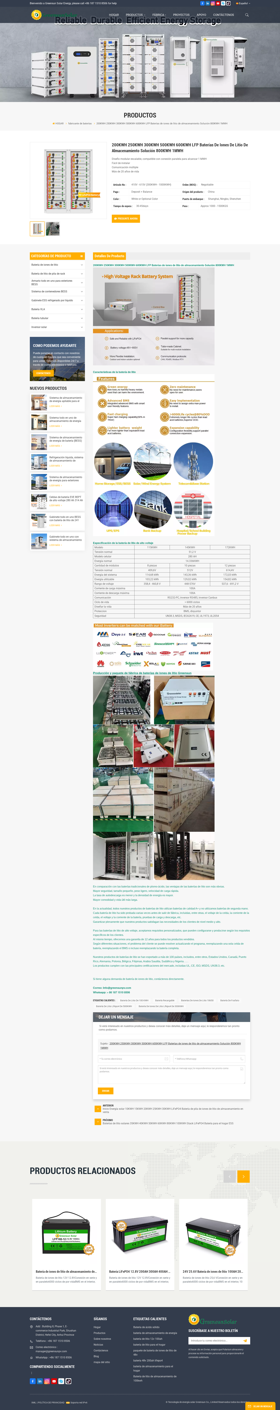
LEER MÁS (54, 406)
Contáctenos (223, 15)
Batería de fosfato (229, 1000)
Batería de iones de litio (44, 264)
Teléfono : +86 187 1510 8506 (53, 1340)
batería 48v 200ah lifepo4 (148, 1360)
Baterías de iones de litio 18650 (197, 1000)
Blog (96, 1356)
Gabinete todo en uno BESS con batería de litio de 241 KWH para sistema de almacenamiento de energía (65, 518)
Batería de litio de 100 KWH (134, 1000)
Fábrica (158, 15)
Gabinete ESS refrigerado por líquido (52, 300)
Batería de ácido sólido (146, 1327)
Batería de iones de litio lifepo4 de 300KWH (161, 1006)
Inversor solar (39, 327)
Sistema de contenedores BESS (49, 291)
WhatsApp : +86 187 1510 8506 (54, 1357)
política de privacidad (51, 1402)
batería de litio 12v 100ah (147, 1338)
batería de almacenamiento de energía (155, 1333)
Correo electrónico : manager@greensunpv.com (51, 1349)
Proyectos (181, 15)
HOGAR (114, 15)
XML (33, 1402)
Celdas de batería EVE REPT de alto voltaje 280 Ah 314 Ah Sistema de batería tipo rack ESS (66, 499)
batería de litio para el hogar (149, 1344)
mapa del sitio (102, 1362)
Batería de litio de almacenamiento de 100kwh (154, 1378)
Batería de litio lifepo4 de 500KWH (114, 1006)
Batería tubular (39, 318)
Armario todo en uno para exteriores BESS (51, 282)
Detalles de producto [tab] (109, 256)
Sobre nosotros (102, 1338)
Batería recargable (164, 1000)
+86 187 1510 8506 (96, 3)
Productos (134, 15)
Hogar (97, 1327)
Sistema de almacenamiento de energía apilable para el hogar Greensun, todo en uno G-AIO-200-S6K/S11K (65, 399)
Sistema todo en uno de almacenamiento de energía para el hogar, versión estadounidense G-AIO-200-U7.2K (65, 419)
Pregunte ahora (128, 218)
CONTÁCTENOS (43, 373)
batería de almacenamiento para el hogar (153, 1368)
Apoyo (201, 15)
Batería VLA (38, 309)
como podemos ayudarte (54, 345)
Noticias (98, 1344)
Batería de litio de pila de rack (48, 273)
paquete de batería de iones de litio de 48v (154, 1352)
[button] (229, 1176)
